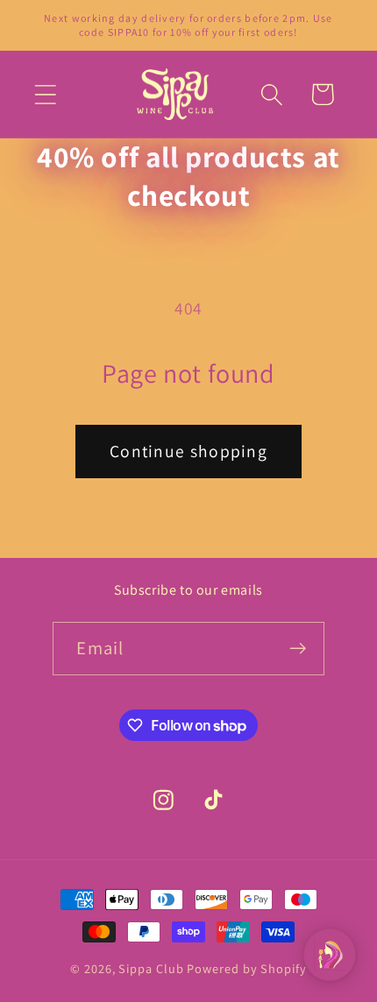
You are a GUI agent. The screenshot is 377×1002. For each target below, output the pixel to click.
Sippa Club (150, 968)
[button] (45, 94)
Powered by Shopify (246, 968)
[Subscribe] (299, 648)
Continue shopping (188, 451)
